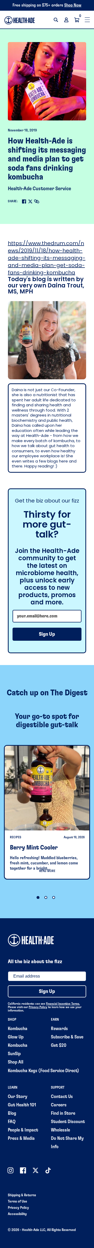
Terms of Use (17, 1201)
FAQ (11, 1121)
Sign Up (47, 634)
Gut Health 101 (22, 1105)
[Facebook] (24, 201)
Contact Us (62, 1096)
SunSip (14, 1053)
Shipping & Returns (22, 1195)
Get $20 (58, 1045)
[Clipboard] (36, 201)
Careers (59, 1105)
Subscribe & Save (67, 1037)
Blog (12, 1113)
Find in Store (63, 1113)
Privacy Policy (38, 1007)
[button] (55, 20)
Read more (47, 871)
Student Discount (68, 1121)
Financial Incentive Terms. (63, 1003)
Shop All (15, 1062)
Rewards (59, 1028)
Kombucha (17, 1028)
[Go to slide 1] (38, 897)
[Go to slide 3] (53, 897)
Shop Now (72, 5)
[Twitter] (30, 202)
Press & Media (21, 1138)
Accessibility (17, 1214)
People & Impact (23, 1130)
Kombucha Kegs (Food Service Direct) (43, 1070)
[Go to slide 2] (45, 897)
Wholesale (60, 1130)
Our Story (17, 1096)
